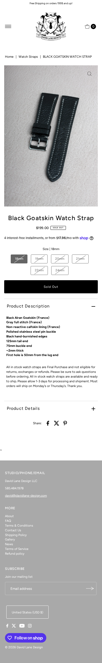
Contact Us (13, 530)
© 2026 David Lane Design (24, 647)
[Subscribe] (90, 588)
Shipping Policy (16, 535)
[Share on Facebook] (48, 423)
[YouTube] (22, 626)
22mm (39, 270)
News (9, 544)
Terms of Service (17, 549)
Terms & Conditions (19, 525)
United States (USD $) (27, 612)
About (9, 516)
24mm (59, 270)
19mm (39, 259)
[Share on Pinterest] (65, 423)
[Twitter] (14, 626)
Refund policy (14, 553)
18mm (19, 259)
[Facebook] (7, 626)
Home (9, 57)
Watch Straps (28, 57)
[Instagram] (30, 626)
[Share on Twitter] (56, 423)
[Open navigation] (8, 26)
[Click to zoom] (89, 73)
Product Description (28, 306)
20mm (59, 259)
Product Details (23, 408)
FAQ (8, 521)
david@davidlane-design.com (26, 495)
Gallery (10, 539)
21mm (80, 259)
